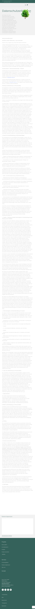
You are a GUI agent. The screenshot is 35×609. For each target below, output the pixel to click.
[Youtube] (32, 1)
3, (7, 314)
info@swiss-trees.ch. (13, 82)
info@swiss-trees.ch (5, 583)
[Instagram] (29, 1)
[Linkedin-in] (30, 1)
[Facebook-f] (27, 1)
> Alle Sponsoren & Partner (7, 535)
